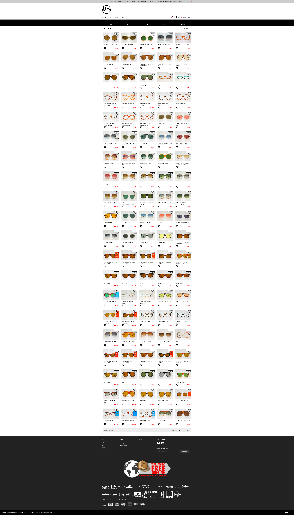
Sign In (176, 17)
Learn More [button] (49, 512)
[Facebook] (158, 443)
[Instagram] (162, 443)
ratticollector (107, 499)
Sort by (186, 28)
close (191, 1)
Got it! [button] (286, 512)
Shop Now (179, 1)
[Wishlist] (105, 48)
